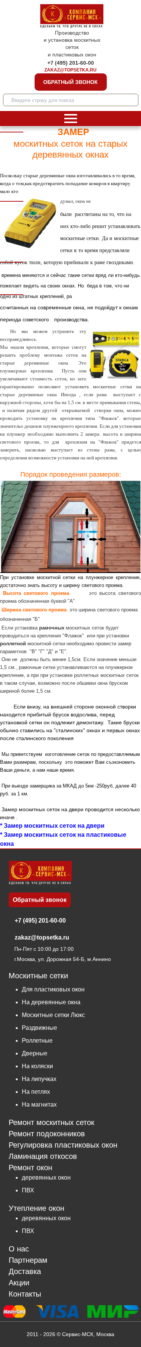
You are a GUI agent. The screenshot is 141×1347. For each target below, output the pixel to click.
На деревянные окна (51, 1002)
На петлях (36, 1092)
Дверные (34, 1053)
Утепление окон (36, 1208)
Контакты (25, 1294)
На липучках (39, 1079)
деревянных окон (46, 1177)
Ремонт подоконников (47, 1134)
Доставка (25, 1272)
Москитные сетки (38, 976)
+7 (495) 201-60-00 (70, 63)
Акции (19, 1283)
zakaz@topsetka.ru (70, 70)
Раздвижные (39, 1028)
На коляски (37, 1066)
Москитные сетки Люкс (53, 1015)
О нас (19, 1249)
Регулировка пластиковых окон (63, 1145)
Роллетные (37, 1040)
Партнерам (28, 1260)
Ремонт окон (30, 1167)
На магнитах (39, 1104)
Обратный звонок (70, 82)
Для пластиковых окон (53, 989)
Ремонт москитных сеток (51, 1123)
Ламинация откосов (43, 1156)
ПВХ (28, 1190)
